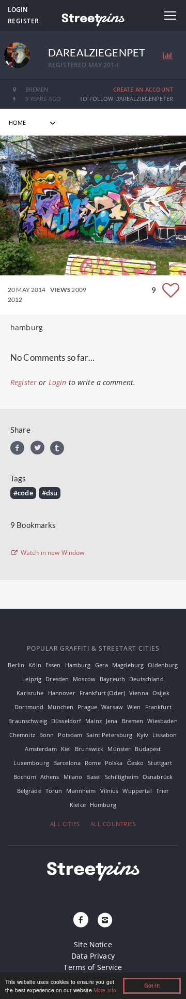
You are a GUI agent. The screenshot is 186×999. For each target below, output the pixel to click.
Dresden (57, 679)
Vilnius (109, 791)
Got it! (152, 985)
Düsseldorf (66, 721)
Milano (73, 777)
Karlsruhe (30, 693)
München (60, 707)
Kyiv (143, 735)
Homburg (103, 805)
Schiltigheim (121, 777)
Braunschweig (27, 721)
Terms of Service (93, 967)
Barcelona (67, 763)
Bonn (46, 735)
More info (105, 990)
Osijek (160, 693)
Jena (112, 721)
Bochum (24, 777)
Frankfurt (158, 707)
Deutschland (146, 679)
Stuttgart (160, 763)
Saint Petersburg (109, 735)
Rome (93, 763)
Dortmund (28, 707)
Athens (49, 777)
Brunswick (89, 749)
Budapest (148, 749)
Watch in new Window (52, 553)
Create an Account (143, 89)
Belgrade (29, 791)
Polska (114, 763)
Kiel (66, 749)
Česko (135, 763)
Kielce (78, 805)
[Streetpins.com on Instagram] (105, 920)
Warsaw (112, 707)
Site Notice (93, 944)
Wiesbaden (162, 721)
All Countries (113, 824)
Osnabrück (158, 777)
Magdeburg (128, 665)
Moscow (84, 679)
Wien (134, 707)
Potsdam (70, 735)
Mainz (93, 721)
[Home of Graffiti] (93, 18)
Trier (162, 791)
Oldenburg (163, 665)
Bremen (133, 721)
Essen (53, 665)
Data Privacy (93, 956)
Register (23, 21)
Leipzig (31, 679)
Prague (87, 707)
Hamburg (78, 665)
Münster (119, 749)
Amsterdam (40, 749)
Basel (93, 777)
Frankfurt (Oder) (102, 693)
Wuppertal (136, 791)
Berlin (16, 665)
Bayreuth (112, 679)
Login (17, 9)
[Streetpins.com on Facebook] (81, 920)
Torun (54, 791)
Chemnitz (22, 735)
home (17, 122)
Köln (34, 665)
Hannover (61, 693)
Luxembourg (31, 763)
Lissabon (164, 735)
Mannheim (81, 791)
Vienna (138, 693)
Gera (102, 665)
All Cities (65, 824)
